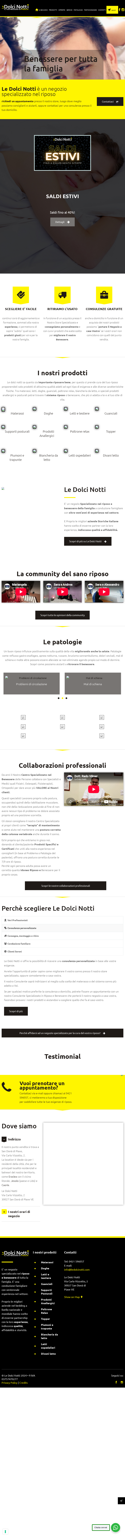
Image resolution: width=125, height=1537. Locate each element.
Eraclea (13, 1176)
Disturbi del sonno (93, 684)
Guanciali (110, 413)
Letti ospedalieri (80, 455)
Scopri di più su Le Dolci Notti (85, 541)
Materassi (17, 413)
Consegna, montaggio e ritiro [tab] (23, 935)
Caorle (5, 1185)
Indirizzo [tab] (14, 1139)
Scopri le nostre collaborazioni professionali (65, 885)
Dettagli (59, 221)
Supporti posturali (17, 431)
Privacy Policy (9, 1382)
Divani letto (111, 455)
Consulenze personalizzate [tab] (21, 927)
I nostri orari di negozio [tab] (19, 1214)
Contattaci (108, 101)
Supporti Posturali (46, 1291)
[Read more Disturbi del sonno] (93, 678)
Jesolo (15, 1180)
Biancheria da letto (49, 1336)
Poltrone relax (79, 431)
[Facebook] (119, 8)
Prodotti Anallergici (48, 1301)
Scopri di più (16, 1011)
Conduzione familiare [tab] (18, 943)
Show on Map (72, 1296)
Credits (23, 1382)
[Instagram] (123, 8)
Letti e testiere (80, 413)
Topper (111, 431)
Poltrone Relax (46, 1310)
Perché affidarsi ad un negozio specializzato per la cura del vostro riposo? (60, 1032)
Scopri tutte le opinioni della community (62, 615)
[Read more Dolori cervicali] (31, 678)
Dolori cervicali (31, 684)
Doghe (48, 413)
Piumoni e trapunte (47, 1326)
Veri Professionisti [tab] (17, 920)
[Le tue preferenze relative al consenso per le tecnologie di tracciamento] (5, 1531)
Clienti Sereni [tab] (14, 951)
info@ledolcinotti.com (77, 1269)
